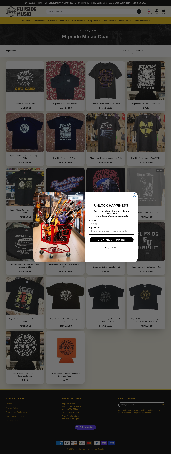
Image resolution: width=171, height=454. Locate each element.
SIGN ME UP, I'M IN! (111, 239)
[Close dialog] (134, 195)
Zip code (94, 228)
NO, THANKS (111, 248)
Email (92, 220)
